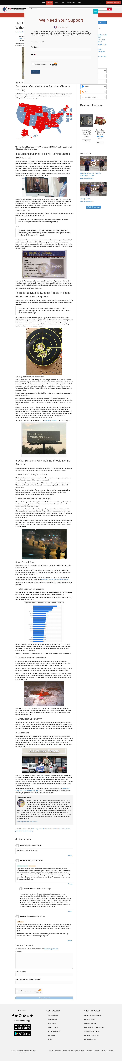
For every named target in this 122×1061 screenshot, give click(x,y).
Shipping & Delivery (107, 1050)
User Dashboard (53, 1015)
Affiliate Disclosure (55, 1050)
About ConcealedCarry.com (93, 1015)
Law (23, 829)
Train (56, 3)
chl (43, 829)
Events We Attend (90, 1039)
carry (36, 829)
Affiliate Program (53, 1027)
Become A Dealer (89, 1019)
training (30, 831)
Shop (43, 3)
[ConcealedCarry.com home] (14, 9)
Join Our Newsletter (54, 1031)
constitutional (56, 829)
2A (33, 829)
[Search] (109, 9)
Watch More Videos (93, 207)
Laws (62, 3)
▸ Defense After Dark (86, 178)
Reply (70, 855)
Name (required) (20, 972)
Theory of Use (85, 199)
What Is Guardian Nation (92, 1031)
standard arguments (50, 420)
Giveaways (51, 1035)
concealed (47, 829)
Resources (71, 3)
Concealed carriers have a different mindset (55, 579)
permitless (18, 831)
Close (95, 11)
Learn (49, 3)
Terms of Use (66, 1050)
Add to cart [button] (86, 141)
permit (68, 829)
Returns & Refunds (93, 1050)
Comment (18, 952)
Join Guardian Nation (113, 2)
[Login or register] (100, 2)
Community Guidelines (91, 1035)
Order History (52, 1023)
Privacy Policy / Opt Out (78, 1050)
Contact (50, 1039)
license (63, 829)
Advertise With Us (90, 1023)
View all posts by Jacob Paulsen (27, 821)
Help (79, 3)
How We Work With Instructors (94, 1027)
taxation (25, 831)
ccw (40, 829)
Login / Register (53, 1019)
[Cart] (103, 2)
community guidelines (51, 949)
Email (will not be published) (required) (28, 979)
